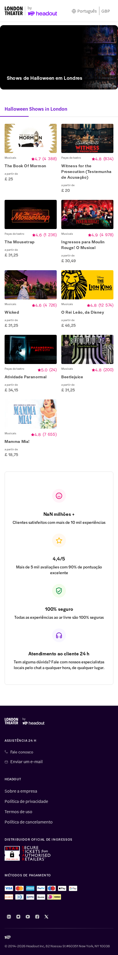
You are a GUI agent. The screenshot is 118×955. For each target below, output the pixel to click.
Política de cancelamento (29, 822)
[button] (31, 158)
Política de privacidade (26, 801)
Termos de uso (18, 811)
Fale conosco (21, 751)
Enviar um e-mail (26, 761)
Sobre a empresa (21, 791)
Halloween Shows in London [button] (36, 109)
